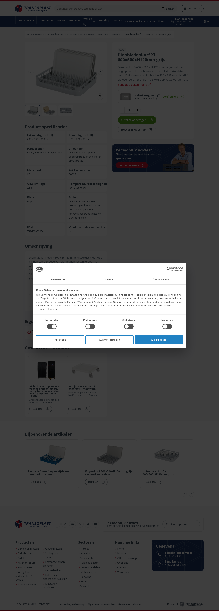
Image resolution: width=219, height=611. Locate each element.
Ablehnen (60, 339)
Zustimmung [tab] (58, 279)
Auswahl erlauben (109, 339)
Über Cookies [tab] (161, 279)
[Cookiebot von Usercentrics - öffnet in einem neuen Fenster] (168, 269)
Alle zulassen (159, 339)
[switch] (90, 326)
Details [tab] (109, 279)
